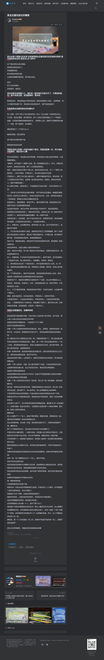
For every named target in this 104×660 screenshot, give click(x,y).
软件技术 (56, 3)
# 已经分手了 (12, 547)
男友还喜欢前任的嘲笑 (18, 15)
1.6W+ (20, 580)
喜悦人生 (31, 3)
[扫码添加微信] (100, 333)
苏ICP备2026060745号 (62, 640)
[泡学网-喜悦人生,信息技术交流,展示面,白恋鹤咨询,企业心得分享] (11, 3)
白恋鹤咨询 (64, 3)
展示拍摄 (47, 3)
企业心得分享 (83, 3)
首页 (24, 3)
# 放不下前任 (29, 547)
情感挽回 (15, 19)
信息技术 (39, 3)
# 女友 (21, 547)
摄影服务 (73, 3)
